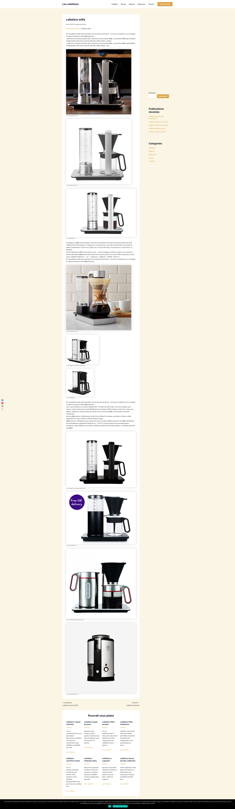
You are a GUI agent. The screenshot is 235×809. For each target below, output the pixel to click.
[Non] (233, 804)
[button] (165, 4)
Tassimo (152, 161)
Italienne (152, 151)
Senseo (151, 158)
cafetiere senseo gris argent (158, 125)
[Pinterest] (2, 403)
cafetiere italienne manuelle (158, 122)
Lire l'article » (70, 752)
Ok (110, 806)
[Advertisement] (162, 51)
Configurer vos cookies (120, 806)
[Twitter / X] (2, 406)
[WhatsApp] (2, 409)
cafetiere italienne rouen (157, 128)
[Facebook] (2, 400)
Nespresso (152, 154)
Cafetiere (69, 727)
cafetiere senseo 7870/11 (157, 132)
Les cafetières (70, 4)
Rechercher (152, 93)
